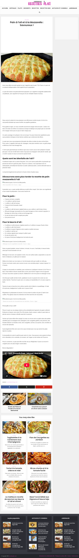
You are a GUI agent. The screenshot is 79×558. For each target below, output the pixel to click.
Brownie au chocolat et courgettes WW (16, 538)
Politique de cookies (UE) (61, 556)
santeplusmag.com (12, 382)
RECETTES (35, 8)
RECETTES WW (45, 8)
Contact (69, 556)
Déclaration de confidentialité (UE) (46, 556)
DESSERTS (27, 8)
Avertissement (75, 556)
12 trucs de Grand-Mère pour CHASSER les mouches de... (43, 547)
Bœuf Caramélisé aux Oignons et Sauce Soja (39, 498)
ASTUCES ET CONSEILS (60, 8)
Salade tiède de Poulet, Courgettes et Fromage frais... (69, 531)
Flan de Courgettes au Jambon (39, 438)
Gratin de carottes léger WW (17, 523)
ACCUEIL (5, 8)
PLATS (20, 8)
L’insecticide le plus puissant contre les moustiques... (42, 539)
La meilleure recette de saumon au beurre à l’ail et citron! (14, 499)
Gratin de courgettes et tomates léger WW (17, 545)
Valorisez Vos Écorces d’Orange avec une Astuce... (43, 531)
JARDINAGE (73, 8)
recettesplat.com (13, 556)
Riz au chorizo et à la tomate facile (39, 469)
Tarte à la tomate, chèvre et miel (14, 469)
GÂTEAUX (12, 8)
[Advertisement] (26, 40)
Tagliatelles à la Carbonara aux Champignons (14, 439)
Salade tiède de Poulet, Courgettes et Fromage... (17, 531)
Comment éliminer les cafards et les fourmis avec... (43, 524)
